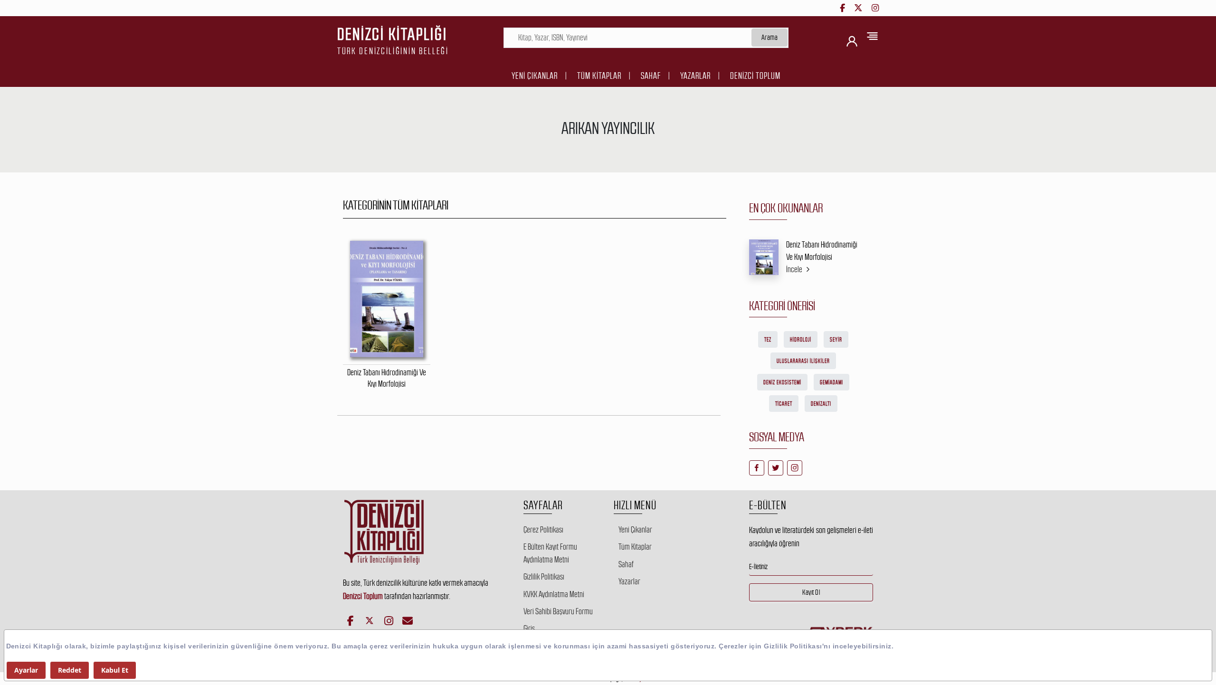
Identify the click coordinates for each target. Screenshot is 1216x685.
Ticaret (783, 403)
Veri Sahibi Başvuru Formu (558, 611)
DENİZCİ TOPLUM (755, 76)
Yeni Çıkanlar (535, 76)
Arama (769, 37)
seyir (836, 339)
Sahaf (651, 76)
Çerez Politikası (543, 529)
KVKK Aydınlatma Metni (553, 594)
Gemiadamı (831, 382)
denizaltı (821, 403)
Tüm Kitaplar (599, 76)
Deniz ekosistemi (782, 382)
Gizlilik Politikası (543, 576)
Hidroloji (800, 339)
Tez (767, 339)
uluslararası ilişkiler (803, 361)
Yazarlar (695, 76)
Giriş (529, 628)
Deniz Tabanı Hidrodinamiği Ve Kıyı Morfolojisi (821, 251)
